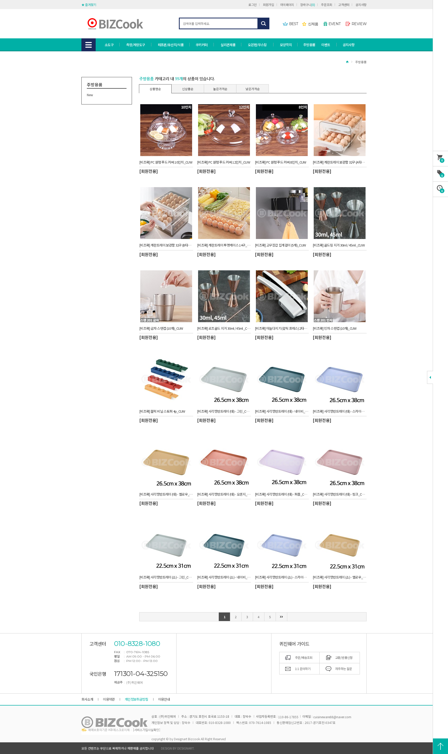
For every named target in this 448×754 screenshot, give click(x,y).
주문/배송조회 (303, 657)
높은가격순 (220, 89)
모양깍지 (286, 44)
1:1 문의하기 (302, 668)
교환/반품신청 (344, 657)
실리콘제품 (228, 44)
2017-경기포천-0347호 (320, 722)
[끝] (281, 616)
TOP (440, 746)
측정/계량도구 (135, 44)
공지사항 (361, 4)
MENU (88, 44)
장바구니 (307, 4)
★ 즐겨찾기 (88, 4)
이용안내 (164, 699)
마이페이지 (287, 4)
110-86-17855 (288, 717)
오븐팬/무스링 (257, 44)
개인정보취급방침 (136, 699)
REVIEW (359, 24)
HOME (347, 62)
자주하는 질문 (343, 668)
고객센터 (343, 4)
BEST (293, 24)
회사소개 (87, 699)
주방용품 (309, 44)
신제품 (313, 24)
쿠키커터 (201, 44)
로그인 (252, 4)
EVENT (334, 24)
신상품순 (187, 89)
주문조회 (326, 4)
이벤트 (325, 44)
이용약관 (109, 699)
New (90, 95)
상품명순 (155, 89)
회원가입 (268, 4)
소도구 (109, 44)
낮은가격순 (253, 89)
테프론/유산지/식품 (171, 44)
